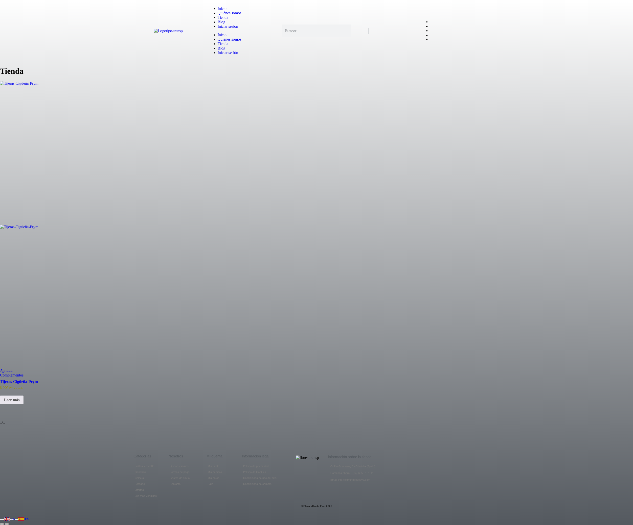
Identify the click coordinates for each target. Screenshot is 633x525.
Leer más (12, 400)
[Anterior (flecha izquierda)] (2, 524)
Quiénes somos (229, 13)
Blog (221, 22)
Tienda (223, 17)
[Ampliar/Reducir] (2, 519)
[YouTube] (431, 30)
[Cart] (362, 31)
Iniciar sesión (228, 26)
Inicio (222, 8)
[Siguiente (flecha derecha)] (7, 524)
